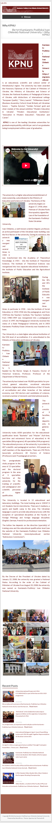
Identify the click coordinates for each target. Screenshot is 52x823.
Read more (33, 706)
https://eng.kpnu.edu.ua (46, 77)
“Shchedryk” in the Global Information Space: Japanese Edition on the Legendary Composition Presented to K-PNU (31, 714)
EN (5, 3)
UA (2, 3)
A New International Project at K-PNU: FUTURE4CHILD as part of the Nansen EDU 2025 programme (31, 693)
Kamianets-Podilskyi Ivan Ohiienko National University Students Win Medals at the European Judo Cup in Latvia (31, 755)
